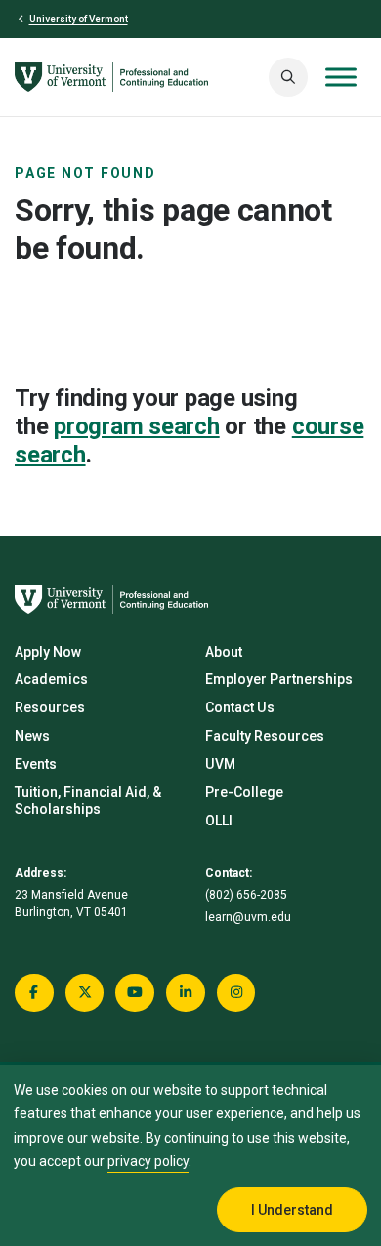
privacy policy (148, 1161)
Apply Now (48, 652)
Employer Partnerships (279, 679)
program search (137, 426)
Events (36, 764)
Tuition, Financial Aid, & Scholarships (88, 800)
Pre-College (244, 792)
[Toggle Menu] (341, 76)
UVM (220, 764)
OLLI (219, 820)
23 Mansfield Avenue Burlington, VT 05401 (71, 903)
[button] (288, 77)
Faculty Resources (264, 736)
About (223, 652)
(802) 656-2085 (246, 895)
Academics (51, 679)
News (32, 736)
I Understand (292, 1210)
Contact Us (240, 707)
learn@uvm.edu (248, 917)
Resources (50, 707)
